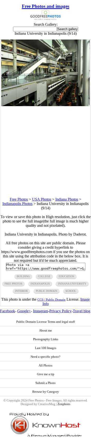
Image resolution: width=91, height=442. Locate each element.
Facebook (7, 311)
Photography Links (45, 339)
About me (45, 330)
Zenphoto (64, 404)
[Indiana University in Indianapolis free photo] (45, 105)
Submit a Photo (45, 383)
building (23, 276)
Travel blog (81, 311)
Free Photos (19, 199)
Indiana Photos (66, 199)
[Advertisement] (45, 151)
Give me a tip (45, 374)
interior (21, 290)
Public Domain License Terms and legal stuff (45, 321)
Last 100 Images (45, 348)
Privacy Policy (60, 311)
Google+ (24, 311)
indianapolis (40, 283)
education (66, 276)
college (44, 276)
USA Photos (41, 199)
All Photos (45, 365)
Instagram (40, 311)
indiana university (72, 283)
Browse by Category (45, 391)
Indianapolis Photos (17, 204)
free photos (13, 283)
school (71, 290)
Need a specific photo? (45, 356)
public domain (46, 290)
